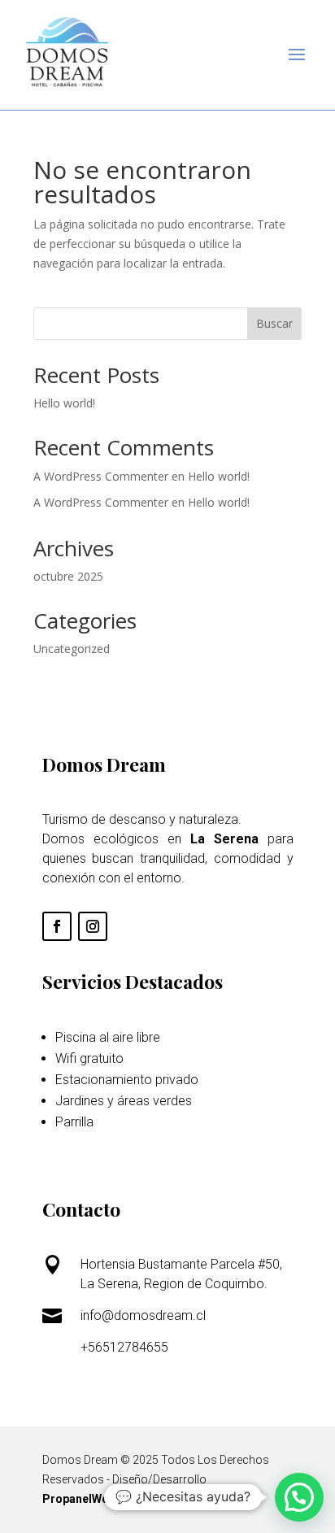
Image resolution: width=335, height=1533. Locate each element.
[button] (299, 1497)
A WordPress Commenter (100, 502)
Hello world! (64, 403)
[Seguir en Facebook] (57, 926)
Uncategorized (71, 648)
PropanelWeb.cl (85, 1498)
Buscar (274, 323)
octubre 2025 (68, 576)
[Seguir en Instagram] (92, 926)
